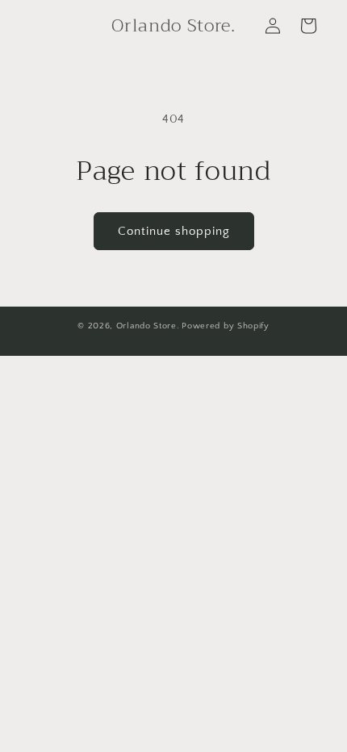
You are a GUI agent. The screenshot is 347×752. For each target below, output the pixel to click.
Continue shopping (174, 231)
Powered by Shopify (226, 326)
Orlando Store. (148, 326)
